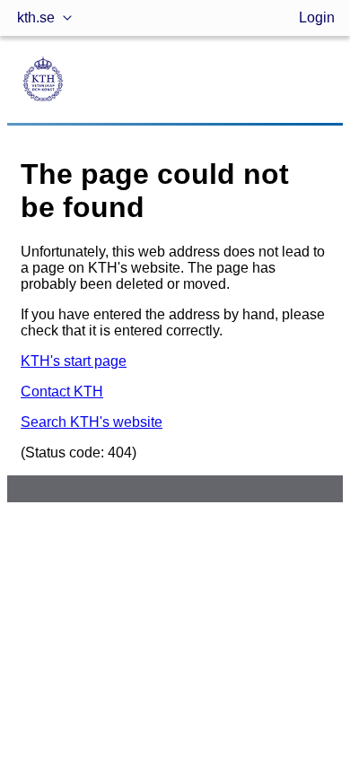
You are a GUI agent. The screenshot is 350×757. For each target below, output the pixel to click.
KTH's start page (74, 361)
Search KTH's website (91, 422)
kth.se (36, 17)
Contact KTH (62, 391)
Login (317, 17)
